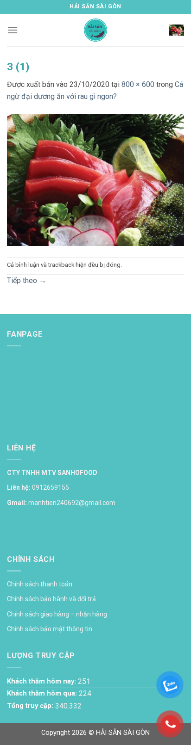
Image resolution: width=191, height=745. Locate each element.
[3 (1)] (95, 179)
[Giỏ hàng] (176, 30)
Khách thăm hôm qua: (43, 693)
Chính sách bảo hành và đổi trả (51, 599)
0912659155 (50, 487)
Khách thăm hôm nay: (42, 681)
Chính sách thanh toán (39, 584)
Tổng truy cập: (31, 706)
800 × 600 (137, 84)
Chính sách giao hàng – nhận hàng (57, 614)
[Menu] (12, 29)
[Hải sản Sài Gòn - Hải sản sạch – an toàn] (96, 30)
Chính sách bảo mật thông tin (49, 629)
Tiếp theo (26, 280)
